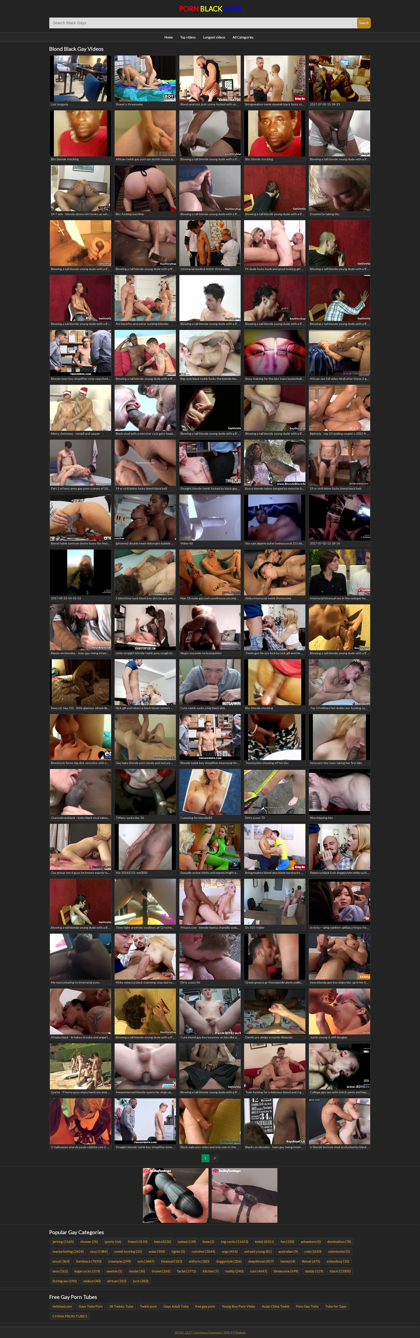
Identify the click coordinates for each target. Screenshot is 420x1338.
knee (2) (208, 1241)
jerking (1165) (63, 1241)
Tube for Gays (335, 1306)
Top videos (188, 37)
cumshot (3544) (203, 1251)
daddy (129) (314, 1271)
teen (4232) (162, 1241)
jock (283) (140, 1281)
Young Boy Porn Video (238, 1306)
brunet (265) (161, 1271)
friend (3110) (137, 1241)
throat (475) (311, 1261)
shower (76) (89, 1241)
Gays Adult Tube (176, 1306)
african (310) (116, 1281)
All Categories (243, 37)
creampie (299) (119, 1261)
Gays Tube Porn (91, 1306)
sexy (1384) (99, 1251)
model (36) (137, 1271)
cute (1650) (313, 1251)
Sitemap (240, 1332)
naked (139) (187, 1241)
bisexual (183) (171, 1261)
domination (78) (339, 1241)
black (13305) (340, 1271)
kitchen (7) (211, 1271)
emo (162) (60, 1271)
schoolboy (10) (338, 1261)
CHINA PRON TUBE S (69, 1316)
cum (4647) (258, 1271)
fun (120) (287, 1241)
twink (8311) (264, 1241)
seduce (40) (92, 1281)
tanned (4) (287, 1261)
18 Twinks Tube (121, 1306)
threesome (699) (286, 1271)
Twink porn (148, 1306)
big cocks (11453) (234, 1241)
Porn (210, 8)
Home (168, 37)
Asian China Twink (275, 1306)
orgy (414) (230, 1251)
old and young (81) (258, 1251)
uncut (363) (61, 1261)
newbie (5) (114, 1271)
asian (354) (157, 1251)
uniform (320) (199, 1261)
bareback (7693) (89, 1261)
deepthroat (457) (261, 1261)
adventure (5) (311, 1241)
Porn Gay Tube (307, 1306)
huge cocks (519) (87, 1271)
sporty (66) (113, 1241)
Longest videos (214, 37)
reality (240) (234, 1271)
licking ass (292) (64, 1281)
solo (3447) (145, 1261)
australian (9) (288, 1251)
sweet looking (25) (128, 1251)
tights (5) (178, 1251)
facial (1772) (186, 1271)
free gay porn (205, 1306)
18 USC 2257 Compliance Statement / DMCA (204, 1332)
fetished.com (62, 1306)
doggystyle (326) (229, 1261)
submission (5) (339, 1251)
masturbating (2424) (68, 1251)
